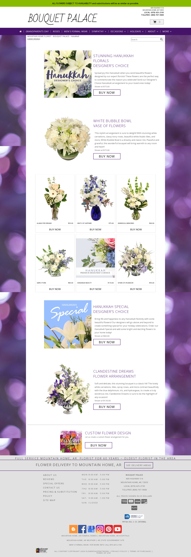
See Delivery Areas (138, 465)
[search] (161, 39)
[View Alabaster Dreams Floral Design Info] (54, 198)
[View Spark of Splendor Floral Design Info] (136, 258)
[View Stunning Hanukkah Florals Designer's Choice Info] (68, 74)
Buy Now (107, 92)
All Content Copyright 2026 (69, 551)
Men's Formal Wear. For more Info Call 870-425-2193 (95, 545)
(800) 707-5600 (157, 15)
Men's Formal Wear (75, 31)
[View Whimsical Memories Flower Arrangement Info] (136, 198)
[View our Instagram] (100, 532)
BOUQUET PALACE (63, 19)
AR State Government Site (111, 540)
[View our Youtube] (117, 532)
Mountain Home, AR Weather (81, 540)
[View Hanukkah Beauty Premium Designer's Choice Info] (95, 257)
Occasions (117, 31)
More (166, 31)
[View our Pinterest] (109, 532)
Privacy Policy (119, 551)
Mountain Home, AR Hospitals (114, 536)
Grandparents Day (37, 31)
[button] (157, 21)
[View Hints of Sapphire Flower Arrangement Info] (95, 198)
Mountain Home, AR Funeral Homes (79, 536)
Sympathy (98, 31)
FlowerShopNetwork (97, 551)
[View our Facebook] (82, 532)
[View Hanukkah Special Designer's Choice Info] (68, 324)
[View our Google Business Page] (91, 532)
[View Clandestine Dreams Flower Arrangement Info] (68, 389)
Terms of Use (103, 553)
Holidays (135, 31)
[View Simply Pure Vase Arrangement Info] (54, 258)
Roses (56, 31)
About (152, 31)
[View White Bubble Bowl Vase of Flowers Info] (68, 138)
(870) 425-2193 (157, 12)
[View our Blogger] (73, 532)
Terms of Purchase (140, 551)
